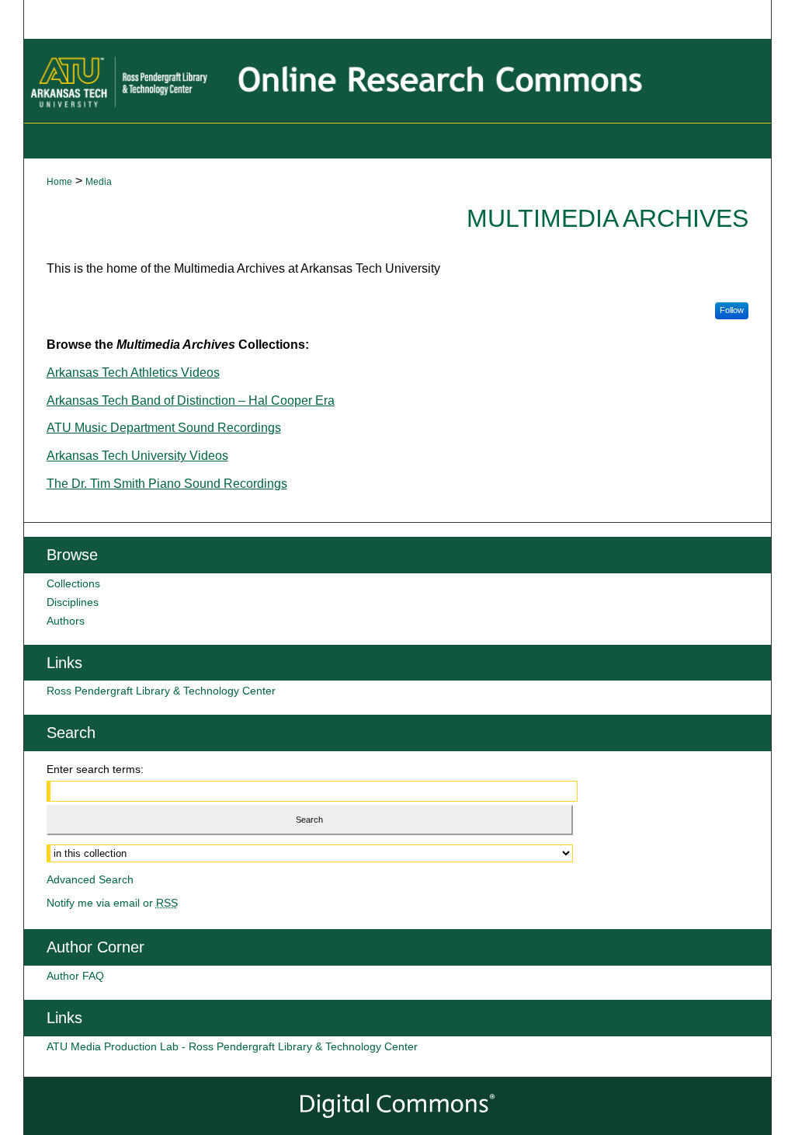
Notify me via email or (112, 903)
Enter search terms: (95, 769)
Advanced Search (90, 879)
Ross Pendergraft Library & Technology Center (161, 690)
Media (98, 181)
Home (59, 181)
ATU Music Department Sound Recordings (164, 427)
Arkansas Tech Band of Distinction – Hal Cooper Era (191, 400)
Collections (73, 583)
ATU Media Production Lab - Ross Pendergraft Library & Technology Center (232, 1046)
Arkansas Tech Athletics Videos (133, 372)
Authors (66, 621)
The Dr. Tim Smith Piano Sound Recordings (167, 483)
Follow (732, 310)
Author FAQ (75, 976)
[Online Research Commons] (398, 81)
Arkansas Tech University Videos (137, 455)
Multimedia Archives (607, 218)
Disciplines (73, 602)
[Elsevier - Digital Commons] (397, 1106)
